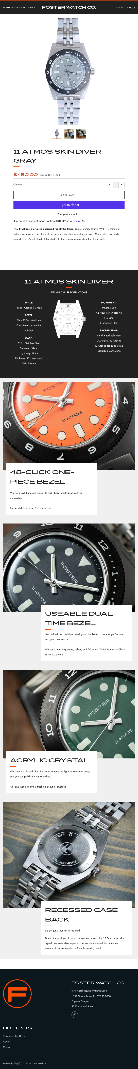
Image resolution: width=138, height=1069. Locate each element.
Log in (119, 7)
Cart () (130, 7)
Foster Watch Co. (69, 7)
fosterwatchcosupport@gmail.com (90, 991)
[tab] (57, 134)
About (31, 7)
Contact (7, 1047)
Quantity (18, 184)
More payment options (69, 214)
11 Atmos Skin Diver (14, 7)
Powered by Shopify (11, 1063)
